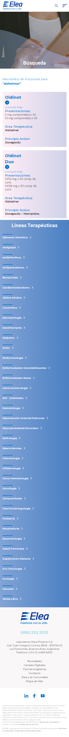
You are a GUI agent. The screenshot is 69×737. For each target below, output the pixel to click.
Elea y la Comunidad (35, 677)
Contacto (35, 673)
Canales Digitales (34, 665)
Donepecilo (13, 142)
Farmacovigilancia (34, 669)
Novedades (34, 661)
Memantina (31, 213)
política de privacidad (49, 722)
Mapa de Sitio (34, 681)
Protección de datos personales (28, 731)
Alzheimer (12, 130)
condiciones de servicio (28, 724)
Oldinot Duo (13, 158)
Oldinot (13, 97)
